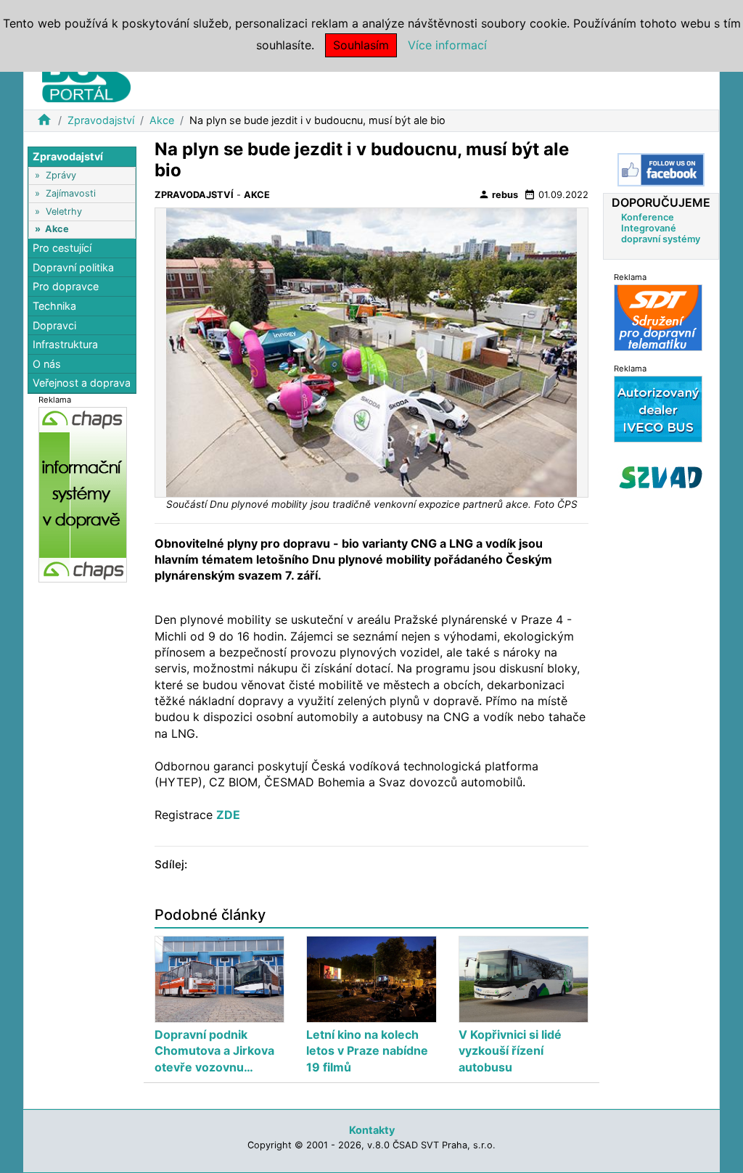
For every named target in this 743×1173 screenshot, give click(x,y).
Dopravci (54, 325)
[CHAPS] (82, 493)
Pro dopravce (66, 286)
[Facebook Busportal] (661, 170)
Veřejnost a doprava (82, 382)
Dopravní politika (73, 267)
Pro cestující (62, 248)
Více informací (447, 45)
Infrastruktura (65, 344)
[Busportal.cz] (86, 75)
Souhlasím (361, 45)
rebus (498, 194)
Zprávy (61, 175)
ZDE (228, 814)
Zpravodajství (100, 120)
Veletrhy (64, 211)
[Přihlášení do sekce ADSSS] (661, 477)
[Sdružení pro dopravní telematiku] (658, 317)
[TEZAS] (658, 408)
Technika (54, 306)
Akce (161, 120)
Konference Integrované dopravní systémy (660, 228)
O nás (47, 364)
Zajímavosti (71, 193)
